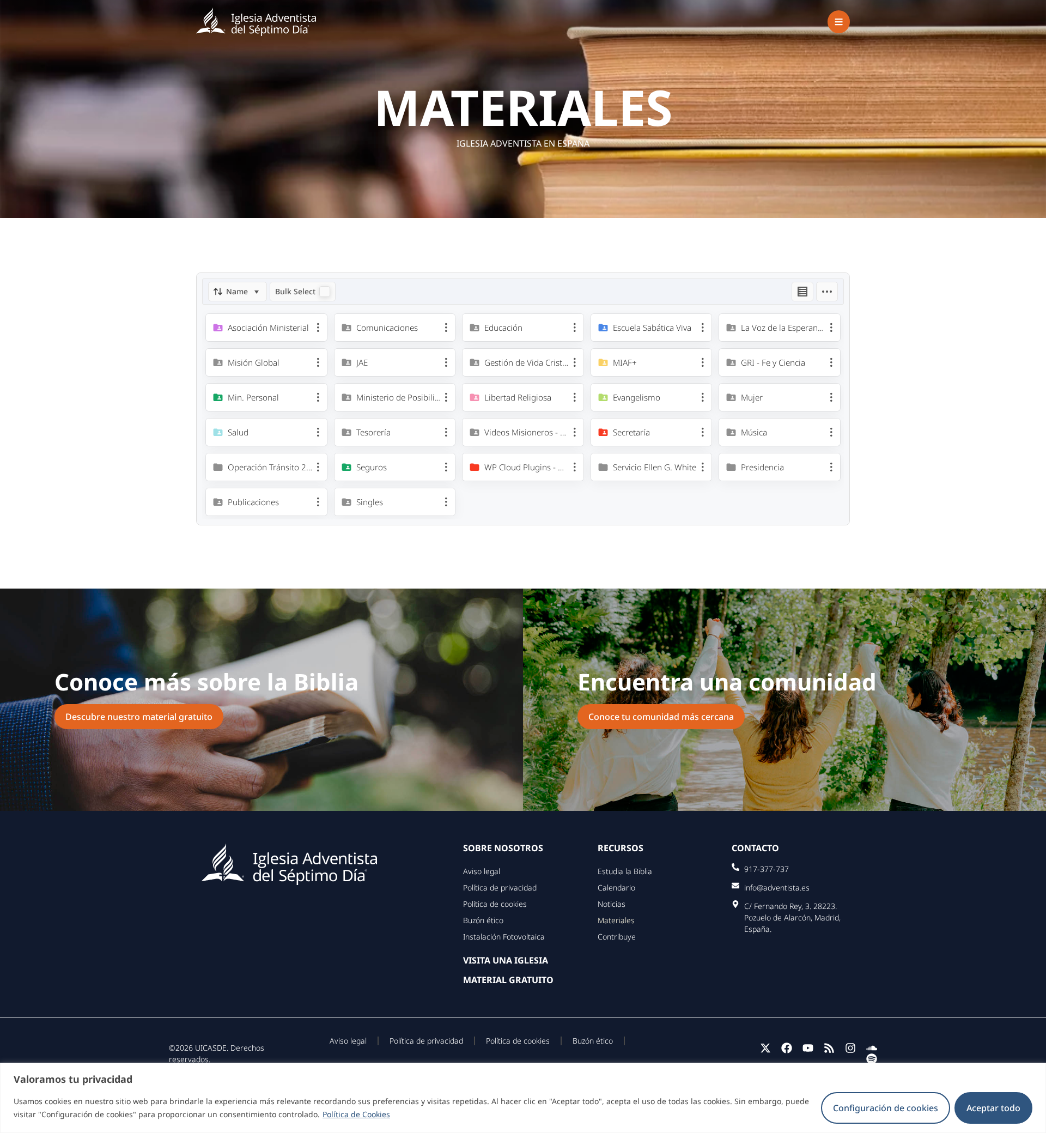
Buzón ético (483, 920)
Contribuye (617, 936)
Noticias (611, 904)
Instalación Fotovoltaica (504, 936)
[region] (523, 1098)
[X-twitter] (765, 1048)
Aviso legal (481, 871)
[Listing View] (802, 291)
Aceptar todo (993, 1108)
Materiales (616, 920)
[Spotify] (871, 1058)
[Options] (827, 291)
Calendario (616, 887)
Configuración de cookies (885, 1108)
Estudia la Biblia (625, 871)
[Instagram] (850, 1048)
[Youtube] (807, 1048)
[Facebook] (786, 1048)
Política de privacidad (500, 887)
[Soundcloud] (871, 1048)
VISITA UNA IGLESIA (505, 960)
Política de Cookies (356, 1114)
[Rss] (829, 1048)
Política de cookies (495, 904)
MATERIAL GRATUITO (508, 980)
